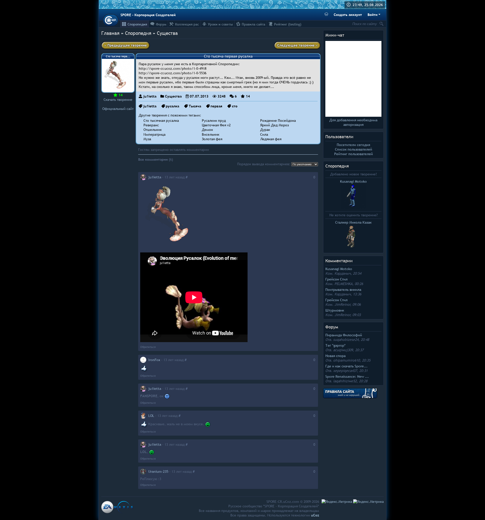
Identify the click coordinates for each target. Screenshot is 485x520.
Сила (264, 134)
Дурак (265, 129)
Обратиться (148, 347)
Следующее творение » (297, 45)
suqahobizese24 (345, 339)
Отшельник (152, 129)
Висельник (210, 134)
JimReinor (342, 304)
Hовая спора (335, 355)
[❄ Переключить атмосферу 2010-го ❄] (326, 14)
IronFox (154, 360)
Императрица (154, 134)
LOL (151, 415)
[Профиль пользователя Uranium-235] (143, 471)
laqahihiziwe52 (345, 381)
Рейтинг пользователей (353, 154)
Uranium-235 (158, 471)
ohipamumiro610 (346, 360)
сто (234, 106)
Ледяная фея (270, 139)
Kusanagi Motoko (338, 269)
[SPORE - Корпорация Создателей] (111, 20)
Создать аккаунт (348, 14)
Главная (110, 33)
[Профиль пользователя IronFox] (143, 360)
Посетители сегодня (353, 145)
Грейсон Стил (336, 279)
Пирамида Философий (343, 335)
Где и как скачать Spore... (346, 366)
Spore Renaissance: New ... (347, 376)
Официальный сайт (118, 108)
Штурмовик (334, 310)
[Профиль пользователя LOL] (143, 416)
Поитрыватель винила (343, 289)
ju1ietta (149, 96)
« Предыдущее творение (125, 45)
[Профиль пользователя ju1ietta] (143, 177)
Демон (207, 129)
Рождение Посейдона (278, 120)
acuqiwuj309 (343, 350)
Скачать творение (118, 99)
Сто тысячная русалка (161, 120)
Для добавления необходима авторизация (353, 122)
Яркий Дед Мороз (274, 125)
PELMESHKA (343, 283)
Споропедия (337, 166)
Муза (147, 139)
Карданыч (342, 273)
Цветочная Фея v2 (216, 125)
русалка (172, 106)
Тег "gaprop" (335, 345)
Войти (372, 14)
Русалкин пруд (214, 120)
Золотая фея (212, 139)
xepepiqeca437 (345, 370)
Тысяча (195, 106)
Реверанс (151, 125)
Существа (167, 33)
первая (216, 106)
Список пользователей (353, 149)
